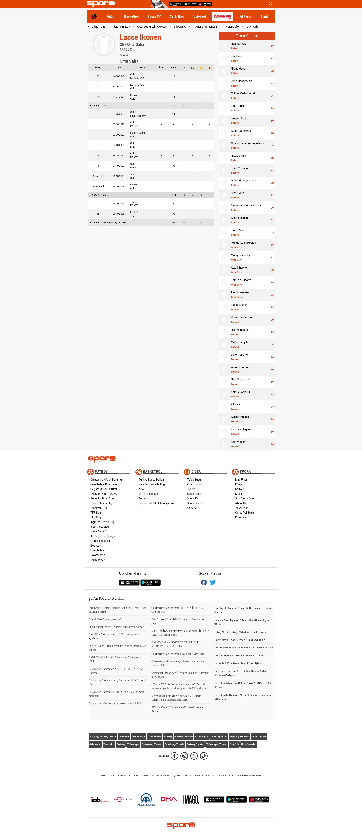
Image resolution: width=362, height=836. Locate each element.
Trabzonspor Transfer (216, 744)
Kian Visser (238, 444)
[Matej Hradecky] (224, 257)
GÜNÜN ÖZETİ (100, 26)
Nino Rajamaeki (240, 382)
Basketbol (131, 16)
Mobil (238, 493)
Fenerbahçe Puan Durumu (106, 484)
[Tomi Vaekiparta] (224, 170)
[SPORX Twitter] (194, 756)
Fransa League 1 (100, 540)
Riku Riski (236, 406)
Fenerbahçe (97, 550)
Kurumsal (241, 517)
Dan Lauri (236, 58)
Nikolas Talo (238, 158)
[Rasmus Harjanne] (224, 431)
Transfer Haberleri (184, 736)
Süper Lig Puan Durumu (104, 498)
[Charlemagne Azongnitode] (224, 145)
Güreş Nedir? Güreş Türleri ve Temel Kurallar (241, 632)
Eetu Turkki (237, 108)
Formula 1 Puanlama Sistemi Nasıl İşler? (237, 663)
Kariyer (239, 489)
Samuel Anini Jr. (241, 394)
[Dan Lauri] (224, 58)
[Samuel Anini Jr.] (224, 394)
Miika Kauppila (239, 344)
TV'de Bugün (194, 479)
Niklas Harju (238, 71)
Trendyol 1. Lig (98, 507)
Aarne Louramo (240, 369)
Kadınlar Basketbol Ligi (152, 484)
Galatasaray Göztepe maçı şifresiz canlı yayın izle (177, 653)
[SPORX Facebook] (174, 756)
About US (147, 775)
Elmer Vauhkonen (242, 319)
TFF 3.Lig (95, 517)
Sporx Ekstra (194, 503)
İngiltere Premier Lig (102, 522)
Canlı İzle (234, 744)
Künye (239, 484)
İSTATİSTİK (252, 26)
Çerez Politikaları (245, 512)
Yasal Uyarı (241, 507)
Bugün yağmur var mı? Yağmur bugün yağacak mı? (116, 626)
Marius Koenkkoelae (243, 245)
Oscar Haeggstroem (243, 183)
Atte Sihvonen (239, 270)
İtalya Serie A (98, 531)
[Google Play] (236, 799)
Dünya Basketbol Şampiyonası (157, 503)
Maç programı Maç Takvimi (102, 736)
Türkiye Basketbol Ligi (151, 479)
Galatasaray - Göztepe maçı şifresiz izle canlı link (115, 703)
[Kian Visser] (224, 444)
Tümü (264, 16)
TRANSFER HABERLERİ (205, 26)
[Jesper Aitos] (224, 120)
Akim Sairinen (239, 220)
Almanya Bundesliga (102, 536)
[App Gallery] (259, 799)
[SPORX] (181, 825)
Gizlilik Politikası (205, 775)
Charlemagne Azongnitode (247, 145)
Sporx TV (154, 16)
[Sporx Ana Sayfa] (118, 4)
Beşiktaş (95, 545)
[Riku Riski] (224, 406)
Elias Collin (237, 195)
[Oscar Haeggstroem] (224, 182)
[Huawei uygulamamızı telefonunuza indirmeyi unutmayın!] (205, 4)
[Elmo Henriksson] (224, 83)
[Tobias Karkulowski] (224, 95)
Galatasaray (97, 555)
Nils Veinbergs (240, 332)
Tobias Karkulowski (243, 96)
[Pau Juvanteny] (224, 294)
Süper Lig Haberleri (239, 736)
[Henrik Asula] (224, 46)
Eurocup (144, 498)
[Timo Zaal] (224, 232)
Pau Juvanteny (240, 295)
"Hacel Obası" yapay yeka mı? (105, 619)
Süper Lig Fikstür (219, 736)
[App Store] (214, 799)
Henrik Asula (238, 46)
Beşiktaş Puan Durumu (104, 489)
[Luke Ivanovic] (224, 357)
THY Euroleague (148, 493)
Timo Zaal (237, 232)
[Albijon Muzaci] (224, 419)
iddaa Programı (258, 736)
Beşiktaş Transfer (195, 744)
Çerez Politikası (182, 775)
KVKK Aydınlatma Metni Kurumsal (240, 775)
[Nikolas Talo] (224, 158)
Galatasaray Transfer (152, 744)
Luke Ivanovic (239, 357)
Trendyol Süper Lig (101, 503)
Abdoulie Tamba (241, 133)
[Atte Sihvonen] (224, 269)
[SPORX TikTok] (204, 756)
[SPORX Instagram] (184, 756)
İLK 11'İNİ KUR (122, 26)
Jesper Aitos (239, 120)
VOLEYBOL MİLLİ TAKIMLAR (151, 26)
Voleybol (199, 16)
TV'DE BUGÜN (231, 26)
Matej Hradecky (240, 257)
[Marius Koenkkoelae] (224, 245)
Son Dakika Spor (245, 498)
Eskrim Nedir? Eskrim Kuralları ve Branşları (240, 655)
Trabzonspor (98, 559)
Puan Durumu (195, 484)
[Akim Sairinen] (224, 220)
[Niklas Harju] (224, 70)
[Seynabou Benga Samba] (224, 207)
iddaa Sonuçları (248, 744)
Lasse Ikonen (239, 307)
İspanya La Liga (99, 526)
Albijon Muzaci (240, 419)
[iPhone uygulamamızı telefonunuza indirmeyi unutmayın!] (190, 4)
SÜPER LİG (180, 26)
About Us (240, 503)
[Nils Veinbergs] (224, 332)
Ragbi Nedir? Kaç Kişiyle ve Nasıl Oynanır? (239, 639)
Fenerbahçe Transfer (175, 744)
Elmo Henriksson (241, 83)
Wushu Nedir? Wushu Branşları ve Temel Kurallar (243, 647)
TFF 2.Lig (95, 512)
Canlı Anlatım (154, 736)
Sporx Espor (194, 493)
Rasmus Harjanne (242, 431)
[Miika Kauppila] (224, 344)
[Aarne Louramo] (224, 369)
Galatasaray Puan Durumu (106, 479)
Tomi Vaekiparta (241, 170)
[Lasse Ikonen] (224, 307)
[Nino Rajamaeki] (224, 381)
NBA (141, 489)
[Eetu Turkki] (224, 108)
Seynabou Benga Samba (246, 207)
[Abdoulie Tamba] (224, 133)
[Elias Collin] (224, 195)
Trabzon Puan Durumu (103, 493)
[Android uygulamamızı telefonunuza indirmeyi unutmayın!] (176, 4)
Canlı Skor (177, 16)
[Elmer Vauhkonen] (224, 319)
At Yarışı (246, 16)
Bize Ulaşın (241, 479)
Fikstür (191, 489)
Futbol (110, 16)
